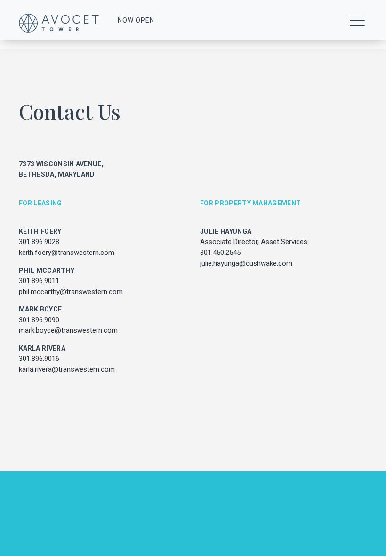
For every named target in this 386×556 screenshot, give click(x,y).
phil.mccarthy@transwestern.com (71, 291)
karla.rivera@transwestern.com (67, 369)
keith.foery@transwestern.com (66, 252)
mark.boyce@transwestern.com (68, 330)
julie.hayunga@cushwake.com (246, 263)
